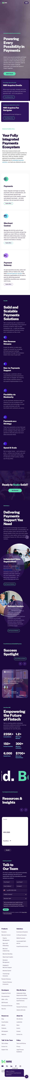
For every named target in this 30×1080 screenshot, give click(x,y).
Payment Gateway (6, 979)
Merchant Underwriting (6, 949)
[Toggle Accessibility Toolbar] (27, 537)
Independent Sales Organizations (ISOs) (22, 994)
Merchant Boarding (7, 953)
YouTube (2, 1066)
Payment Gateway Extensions (7, 983)
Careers (18, 1031)
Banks (18, 1003)
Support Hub (5, 1049)
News (18, 1025)
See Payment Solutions (9, 584)
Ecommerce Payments (22, 932)
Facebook (16, 1066)
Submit (5, 909)
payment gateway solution (14, 273)
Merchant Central (6, 935)
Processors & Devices (7, 1005)
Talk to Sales (5, 1043)
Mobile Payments (21, 938)
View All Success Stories (20, 658)
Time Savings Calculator (6, 974)
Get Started (15, 490)
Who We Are (20, 1019)
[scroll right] (25, 664)
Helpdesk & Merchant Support (7, 966)
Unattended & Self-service (21, 942)
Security (4, 1008)
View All (7, 850)
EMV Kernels (5, 1002)
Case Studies (5, 1022)
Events (18, 1028)
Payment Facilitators (22, 1006)
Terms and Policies (21, 1043)
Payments (4, 932)
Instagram (20, 1066)
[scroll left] (20, 664)
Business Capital (7, 970)
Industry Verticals (21, 1010)
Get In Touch (9, 73)
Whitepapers (5, 1031)
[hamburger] (26, 3)
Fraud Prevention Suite (22, 946)
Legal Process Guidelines (20, 1050)
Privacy (18, 1046)
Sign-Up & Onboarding (6, 944)
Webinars (4, 1034)
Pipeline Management (6, 939)
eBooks (3, 1025)
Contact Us (19, 1034)
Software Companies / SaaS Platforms (22, 999)
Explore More (8, 203)
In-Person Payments (22, 935)
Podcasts (4, 1028)
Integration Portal (6, 993)
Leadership (19, 1022)
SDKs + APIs (5, 999)
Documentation (5, 996)
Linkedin (11, 1066)
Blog (3, 1019)
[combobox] (4, 890)
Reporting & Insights (8, 957)
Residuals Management (6, 961)
